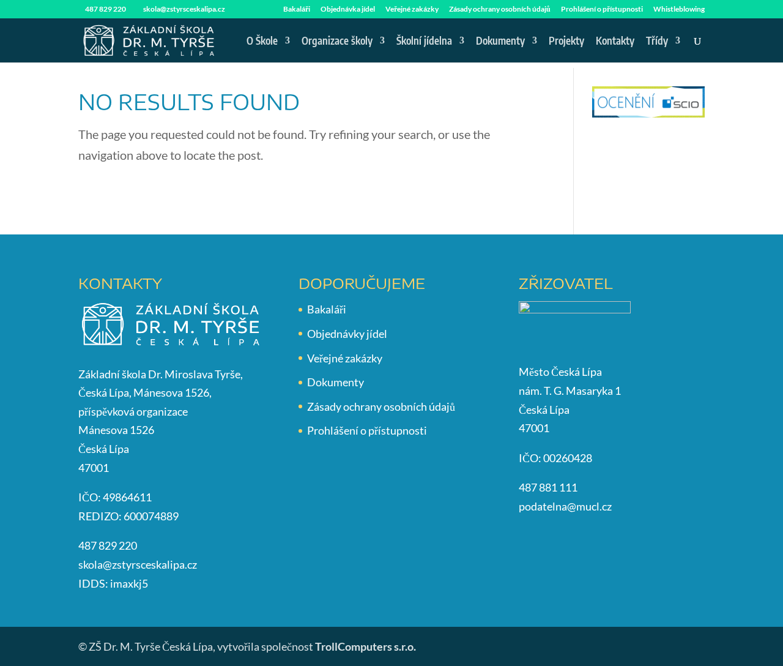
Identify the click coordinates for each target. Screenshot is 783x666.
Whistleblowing (679, 9)
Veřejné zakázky (412, 9)
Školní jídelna (424, 41)
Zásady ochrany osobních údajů (500, 9)
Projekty (566, 41)
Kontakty (615, 41)
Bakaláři (296, 9)
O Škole (262, 41)
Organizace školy (337, 41)
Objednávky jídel (347, 333)
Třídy (657, 41)
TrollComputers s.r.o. (365, 646)
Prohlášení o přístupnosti (602, 9)
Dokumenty (500, 41)
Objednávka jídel (348, 9)
